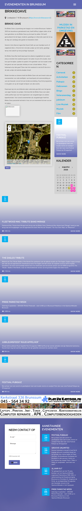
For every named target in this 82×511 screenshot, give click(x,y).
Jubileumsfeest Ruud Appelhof (20, 342)
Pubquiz (60, 81)
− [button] (9, 129)
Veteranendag (63, 95)
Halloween (61, 86)
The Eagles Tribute (13, 258)
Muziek (60, 109)
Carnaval (60, 72)
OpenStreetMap (11, 163)
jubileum (60, 99)
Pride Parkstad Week (14, 302)
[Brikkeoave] (28, 142)
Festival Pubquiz (61, 136)
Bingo (59, 90)
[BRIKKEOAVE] (13, 111)
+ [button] (9, 126)
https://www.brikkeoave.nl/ (39, 18)
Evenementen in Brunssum (25, 4)
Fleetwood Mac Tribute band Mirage (23, 221)
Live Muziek (62, 104)
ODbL (20, 163)
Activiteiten (62, 77)
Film (58, 113)
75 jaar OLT (57, 468)
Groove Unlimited (60, 448)
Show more (61, 154)
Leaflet (9, 160)
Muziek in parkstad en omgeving (65, 27)
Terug (8, 168)
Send (15, 462)
